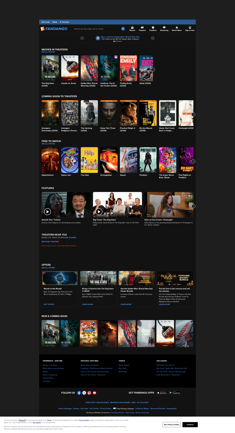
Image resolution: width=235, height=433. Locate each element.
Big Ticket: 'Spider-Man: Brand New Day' (172, 368)
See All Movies (48, 52)
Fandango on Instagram (89, 393)
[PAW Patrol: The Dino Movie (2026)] (89, 333)
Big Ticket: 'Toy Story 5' (165, 365)
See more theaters (50, 241)
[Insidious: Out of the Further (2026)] (70, 333)
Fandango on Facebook (79, 393)
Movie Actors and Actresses (53, 368)
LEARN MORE (164, 304)
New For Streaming (50, 375)
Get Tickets (49, 304)
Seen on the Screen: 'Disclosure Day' (95, 371)
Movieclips (123, 371)
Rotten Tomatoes (142, 412)
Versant (22, 420)
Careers (76, 408)
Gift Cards (46, 22)
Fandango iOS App (162, 393)
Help (133, 402)
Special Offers (48, 378)
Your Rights (37, 422)
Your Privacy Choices (125, 409)
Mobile (45, 371)
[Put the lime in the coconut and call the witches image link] (175, 278)
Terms (49, 420)
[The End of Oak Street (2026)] (146, 333)
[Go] (123, 29)
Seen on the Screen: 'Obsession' (93, 375)
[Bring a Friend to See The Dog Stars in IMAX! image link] (98, 278)
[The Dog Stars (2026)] (50, 333)
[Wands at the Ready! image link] (60, 278)
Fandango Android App (175, 393)
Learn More (87, 304)
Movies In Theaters (50, 365)
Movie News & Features (90, 365)
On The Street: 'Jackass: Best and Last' (171, 371)
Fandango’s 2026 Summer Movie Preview (96, 368)
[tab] (114, 41)
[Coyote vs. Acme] (165, 333)
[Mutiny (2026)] (184, 333)
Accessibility (171, 408)
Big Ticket (122, 368)
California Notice (142, 408)
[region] (117, 425)
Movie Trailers (124, 365)
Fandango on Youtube (94, 393)
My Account (142, 402)
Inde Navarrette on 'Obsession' (168, 375)
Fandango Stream (117, 412)
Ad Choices (94, 408)
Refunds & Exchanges (120, 402)
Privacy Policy (105, 408)
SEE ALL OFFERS (48, 268)
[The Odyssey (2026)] (108, 333)
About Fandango (65, 408)
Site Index (84, 408)
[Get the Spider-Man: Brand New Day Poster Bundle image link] (137, 278)
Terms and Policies (157, 408)
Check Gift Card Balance (97, 402)
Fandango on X (84, 393)
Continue (190, 424)
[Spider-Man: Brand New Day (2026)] (127, 333)
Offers (54, 22)
